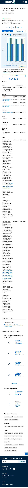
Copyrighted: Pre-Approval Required (13, 439)
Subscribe (22, 461)
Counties (16, 416)
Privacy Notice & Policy (7, 484)
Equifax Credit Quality (8, 112)
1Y (6, 27)
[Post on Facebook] (12, 79)
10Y (13, 27)
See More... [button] (14, 383)
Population (7, 442)
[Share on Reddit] (15, 79)
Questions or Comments (7, 475)
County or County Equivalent (11, 444)
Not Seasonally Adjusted (10, 450)
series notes (6, 72)
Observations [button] (6, 19)
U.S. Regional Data (13, 419)
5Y (10, 27)
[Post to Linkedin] (17, 79)
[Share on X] (9, 79)
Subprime (7, 436)
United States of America (11, 447)
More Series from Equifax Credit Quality (14, 426)
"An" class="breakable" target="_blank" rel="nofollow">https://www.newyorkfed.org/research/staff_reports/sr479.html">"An (8, 275)
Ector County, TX (9, 416)
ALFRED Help (5, 478)
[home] (8, 2)
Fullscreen (21, 66)
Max (18, 27)
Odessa (16, 433)
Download (19, 31)
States (6, 419)
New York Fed (14, 436)
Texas (21, 416)
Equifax (4, 97)
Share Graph (13, 76)
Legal (3, 482)
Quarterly (21, 444)
